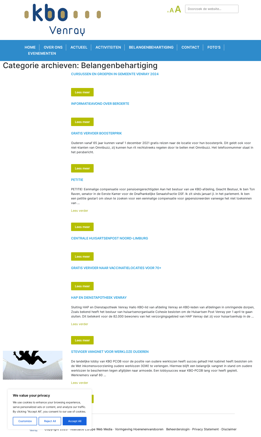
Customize (25, 421)
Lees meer (82, 92)
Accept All (74, 421)
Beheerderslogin (178, 429)
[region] (50, 409)
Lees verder (79, 210)
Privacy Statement (205, 429)
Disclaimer (229, 429)
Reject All (50, 421)
